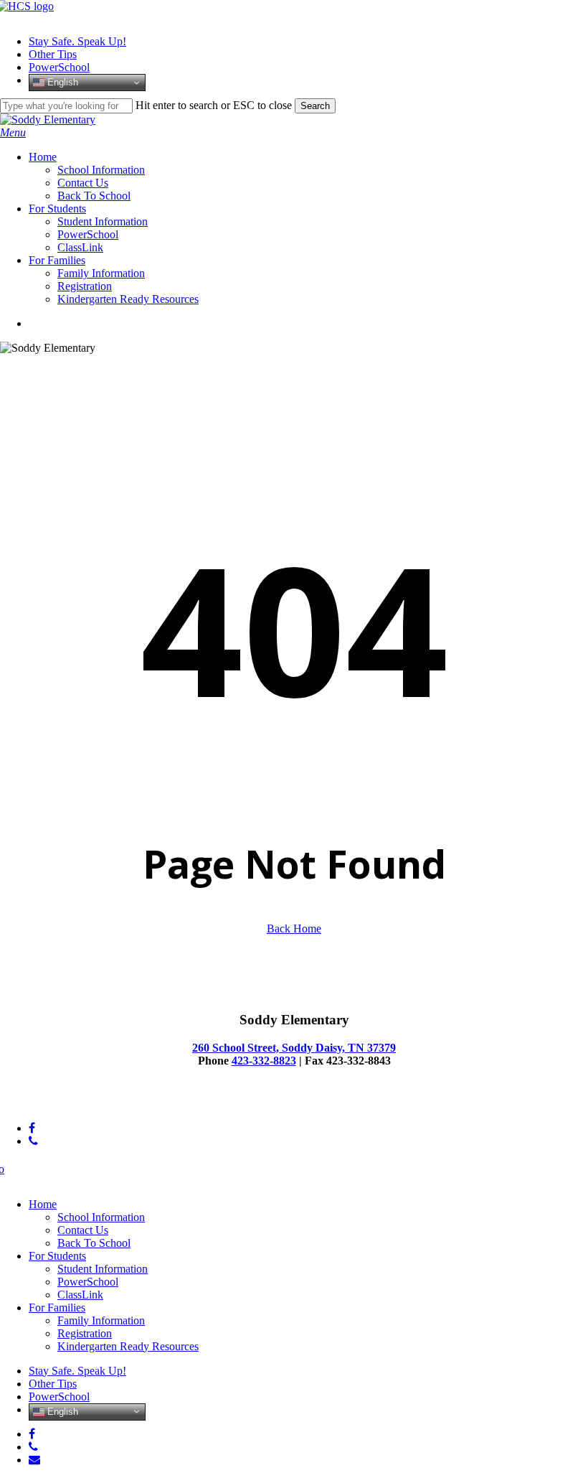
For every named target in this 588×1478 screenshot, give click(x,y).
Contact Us (82, 1230)
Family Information (101, 1320)
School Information (101, 1217)
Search (315, 105)
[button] (13, 132)
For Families (57, 1307)
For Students (57, 1256)
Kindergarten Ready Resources (128, 1346)
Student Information (102, 1269)
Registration (84, 1333)
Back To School (94, 1243)
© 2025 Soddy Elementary (60, 1104)
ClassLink (80, 1294)
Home (43, 1204)
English (61, 82)
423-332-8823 (264, 1060)
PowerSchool (87, 1282)
